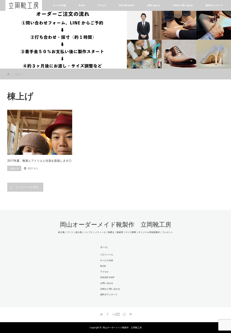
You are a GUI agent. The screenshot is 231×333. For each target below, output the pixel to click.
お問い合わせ (153, 5)
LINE (130, 313)
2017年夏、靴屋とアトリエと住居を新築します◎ (39, 161)
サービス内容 (59, 5)
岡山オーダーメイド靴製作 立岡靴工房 (115, 224)
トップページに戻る (27, 187)
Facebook (107, 313)
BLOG (82, 5)
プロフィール (106, 254)
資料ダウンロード (214, 5)
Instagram (124, 313)
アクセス (101, 5)
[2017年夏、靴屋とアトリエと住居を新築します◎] (39, 132)
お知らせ (14, 168)
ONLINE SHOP (126, 5)
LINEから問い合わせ (183, 5)
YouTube (116, 313)
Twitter (101, 313)
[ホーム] (8, 70)
